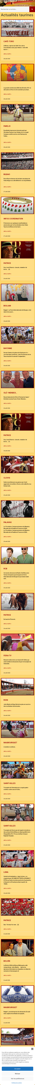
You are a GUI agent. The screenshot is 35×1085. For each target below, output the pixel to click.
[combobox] (14, 9)
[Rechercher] (32, 9)
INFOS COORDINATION (13, 219)
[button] (32, 1049)
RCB (5, 569)
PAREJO (7, 126)
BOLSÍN (7, 961)
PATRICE (7, 263)
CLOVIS (7, 478)
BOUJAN (7, 306)
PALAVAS (8, 522)
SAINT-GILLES (9, 783)
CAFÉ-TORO (9, 41)
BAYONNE (8, 348)
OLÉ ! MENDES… (10, 393)
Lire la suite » (7, 54)
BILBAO (7, 174)
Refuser (17, 1074)
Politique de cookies (17, 1082)
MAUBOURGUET (11, 743)
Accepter (17, 1069)
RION (6, 700)
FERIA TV (7, 655)
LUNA (6, 872)
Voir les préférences (17, 1078)
